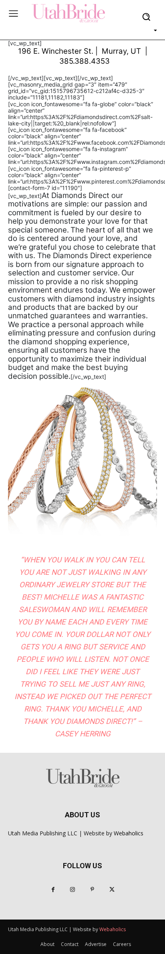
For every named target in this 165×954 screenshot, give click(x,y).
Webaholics (128, 833)
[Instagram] (72, 889)
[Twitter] (112, 889)
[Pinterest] (92, 889)
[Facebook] (53, 889)
